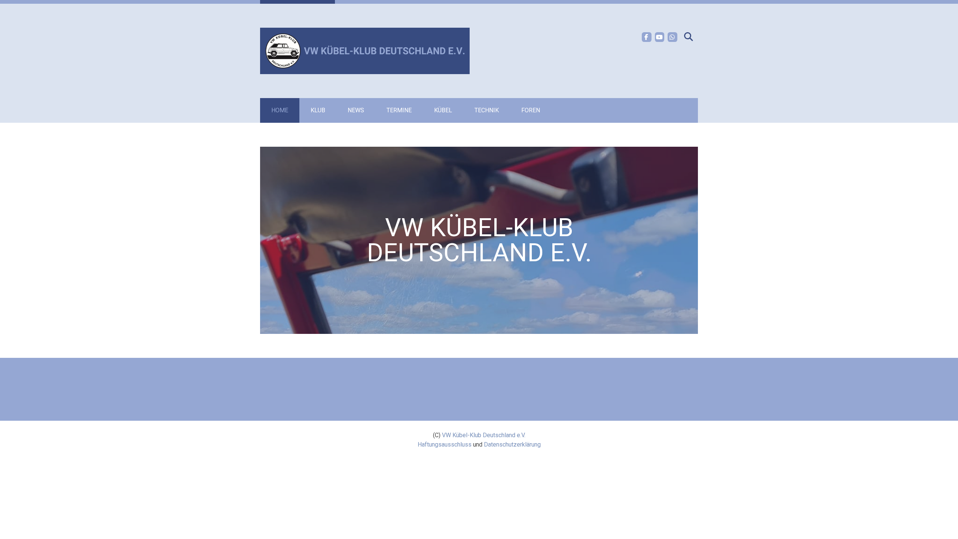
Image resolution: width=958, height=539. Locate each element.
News (356, 110)
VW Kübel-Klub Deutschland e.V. (483, 435)
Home (279, 110)
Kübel (443, 110)
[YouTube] (660, 37)
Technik (487, 110)
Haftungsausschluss (445, 444)
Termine (399, 110)
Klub (318, 110)
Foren (530, 110)
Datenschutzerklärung (512, 444)
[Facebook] (647, 37)
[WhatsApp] (672, 37)
